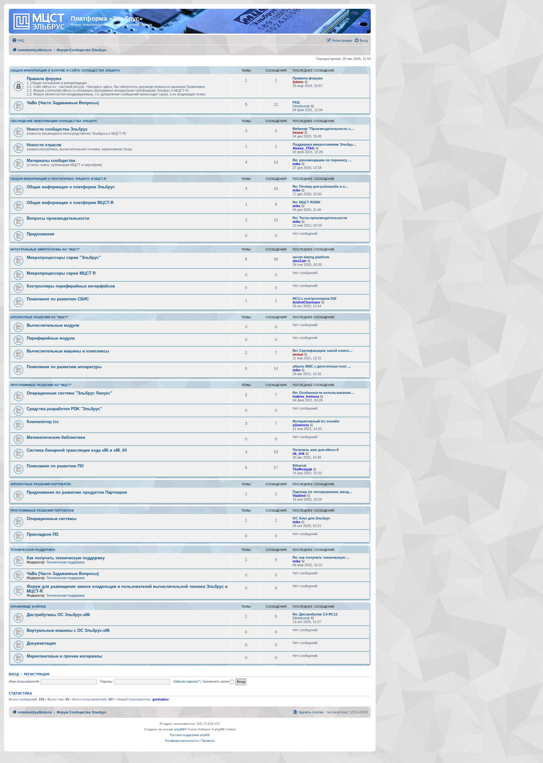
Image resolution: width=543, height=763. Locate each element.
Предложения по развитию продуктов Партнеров (77, 492)
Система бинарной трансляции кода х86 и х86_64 (77, 450)
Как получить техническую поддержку (66, 558)
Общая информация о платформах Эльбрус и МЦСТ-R (58, 178)
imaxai (298, 132)
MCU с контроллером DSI (314, 298)
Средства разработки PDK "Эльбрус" (64, 408)
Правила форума (44, 78)
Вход (14, 674)
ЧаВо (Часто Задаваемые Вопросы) (63, 102)
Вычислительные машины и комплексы (68, 351)
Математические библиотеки (56, 437)
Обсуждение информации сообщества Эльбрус (53, 121)
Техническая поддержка (32, 549)
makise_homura (306, 396)
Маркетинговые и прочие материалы (64, 656)
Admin (298, 82)
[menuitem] (18, 40)
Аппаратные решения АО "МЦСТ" (39, 317)
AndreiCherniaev (306, 302)
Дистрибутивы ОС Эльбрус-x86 (58, 614)
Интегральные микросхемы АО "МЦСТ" (45, 249)
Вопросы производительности (58, 218)
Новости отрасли (44, 144)
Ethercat (299, 465)
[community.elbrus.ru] (40, 20)
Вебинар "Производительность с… (323, 129)
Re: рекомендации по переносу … (322, 160)
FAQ (296, 102)
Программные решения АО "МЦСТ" (41, 385)
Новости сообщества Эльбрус (57, 129)
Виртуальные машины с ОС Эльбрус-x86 (68, 630)
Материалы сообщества (51, 160)
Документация (41, 643)
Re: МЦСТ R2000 (306, 202)
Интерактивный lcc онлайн (316, 421)
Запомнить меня (216, 681)
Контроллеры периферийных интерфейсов (71, 286)
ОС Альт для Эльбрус (311, 518)
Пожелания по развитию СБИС (58, 299)
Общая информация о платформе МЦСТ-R (70, 202)
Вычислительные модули (53, 325)
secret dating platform (311, 257)
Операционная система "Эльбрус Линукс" (69, 393)
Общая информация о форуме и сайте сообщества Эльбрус (65, 70)
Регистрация (36, 674)
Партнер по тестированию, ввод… (322, 492)
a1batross (301, 425)
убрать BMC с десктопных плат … (322, 366)
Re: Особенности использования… (323, 393)
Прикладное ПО (42, 534)
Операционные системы (51, 518)
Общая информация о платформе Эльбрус (71, 187)
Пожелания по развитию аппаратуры (64, 366)
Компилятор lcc (43, 421)
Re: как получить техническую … (321, 557)
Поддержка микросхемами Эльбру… (324, 144)
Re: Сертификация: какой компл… (323, 350)
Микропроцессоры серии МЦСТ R (61, 273)
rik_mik (298, 453)
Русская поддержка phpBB (190, 735)
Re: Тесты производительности (320, 218)
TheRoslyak (302, 469)
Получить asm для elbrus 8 (315, 450)
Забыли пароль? (186, 681)
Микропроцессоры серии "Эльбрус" (64, 257)
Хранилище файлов (28, 606)
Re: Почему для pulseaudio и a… (320, 186)
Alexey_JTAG (304, 148)
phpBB (179, 729)
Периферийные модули (51, 338)
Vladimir (299, 495)
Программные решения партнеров (42, 510)
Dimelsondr (301, 106)
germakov (160, 699)
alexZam (299, 261)
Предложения (40, 234)
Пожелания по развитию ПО (55, 466)
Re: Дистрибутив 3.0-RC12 (315, 614)
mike (296, 164)
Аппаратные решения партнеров (40, 484)
